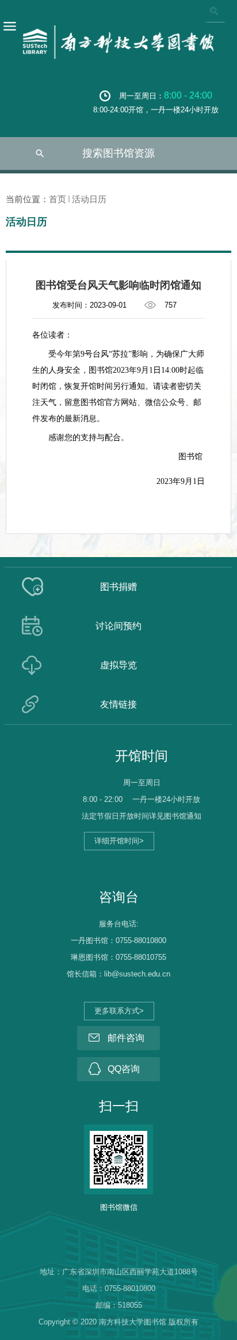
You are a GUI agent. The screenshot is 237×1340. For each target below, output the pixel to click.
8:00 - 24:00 (188, 95)
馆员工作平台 (35, 864)
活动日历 (89, 199)
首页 (57, 199)
